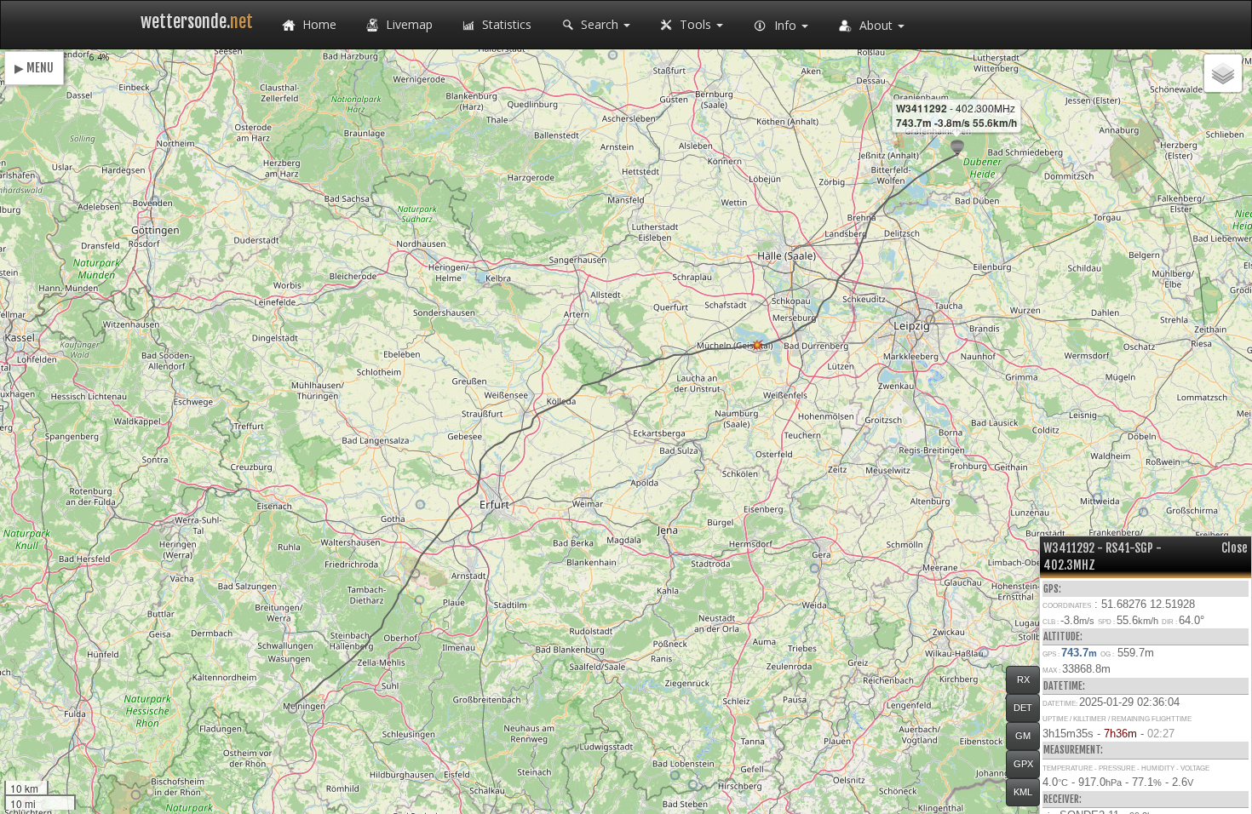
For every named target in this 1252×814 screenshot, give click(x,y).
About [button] (876, 25)
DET (1023, 707)
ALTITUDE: (1063, 636)
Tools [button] (695, 24)
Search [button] (599, 24)
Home (317, 24)
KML (1023, 792)
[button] (292, 708)
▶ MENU (34, 67)
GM (1023, 736)
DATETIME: (1064, 685)
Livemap (407, 24)
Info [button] (785, 25)
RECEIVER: (1062, 799)
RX (1023, 679)
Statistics (505, 24)
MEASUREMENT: (1073, 749)
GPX (1023, 764)
